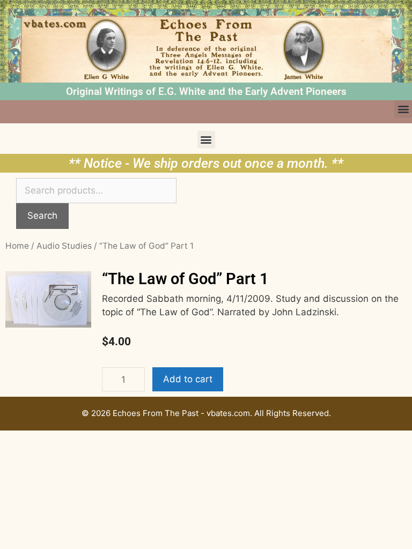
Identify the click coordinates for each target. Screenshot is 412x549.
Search (42, 215)
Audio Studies (64, 246)
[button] (403, 109)
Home (17, 246)
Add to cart (187, 379)
